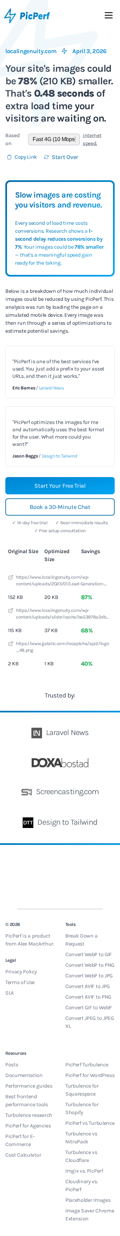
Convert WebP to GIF (88, 954)
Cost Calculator (23, 1155)
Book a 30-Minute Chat (60, 507)
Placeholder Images (87, 1200)
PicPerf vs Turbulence (89, 1123)
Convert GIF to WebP (88, 1007)
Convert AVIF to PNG (88, 997)
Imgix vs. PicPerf (84, 1171)
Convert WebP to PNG (89, 965)
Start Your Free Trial (59, 485)
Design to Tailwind (59, 456)
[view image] (10, 578)
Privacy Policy (21, 971)
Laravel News (51, 388)
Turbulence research (28, 1115)
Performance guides (28, 1086)
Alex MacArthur (35, 944)
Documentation (24, 1075)
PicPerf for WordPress (89, 1075)
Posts (11, 1064)
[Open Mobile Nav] (108, 17)
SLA (9, 993)
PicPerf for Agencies (28, 1125)
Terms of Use (20, 982)
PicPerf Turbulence (86, 1064)
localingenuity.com (30, 51)
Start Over (65, 157)
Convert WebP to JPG (89, 975)
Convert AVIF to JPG (87, 986)
